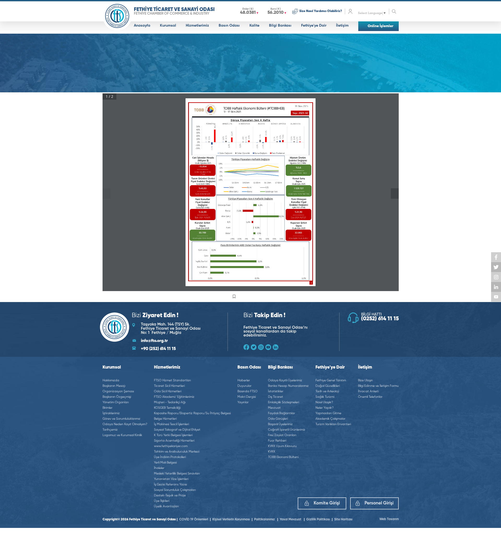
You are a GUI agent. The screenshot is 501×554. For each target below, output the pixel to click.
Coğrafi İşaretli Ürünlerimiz (286, 429)
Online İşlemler (380, 26)
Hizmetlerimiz (197, 25)
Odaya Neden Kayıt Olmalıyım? (125, 424)
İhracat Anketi (368, 391)
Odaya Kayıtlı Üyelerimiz (285, 380)
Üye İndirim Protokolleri (170, 457)
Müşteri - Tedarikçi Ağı (170, 402)
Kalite (254, 25)
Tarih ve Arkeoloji (327, 391)
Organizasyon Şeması (118, 391)
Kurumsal (168, 25)
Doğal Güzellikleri (327, 386)
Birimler (107, 408)
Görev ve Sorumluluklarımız (121, 418)
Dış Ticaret (275, 397)
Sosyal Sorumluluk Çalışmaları (175, 490)
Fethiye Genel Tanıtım (330, 380)
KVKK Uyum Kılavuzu (282, 446)
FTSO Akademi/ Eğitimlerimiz (174, 397)
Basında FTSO (247, 391)
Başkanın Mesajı (114, 386)
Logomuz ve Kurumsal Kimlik (122, 435)
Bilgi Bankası (280, 25)
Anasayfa (142, 25)
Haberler (243, 380)
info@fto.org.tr (154, 341)
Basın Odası (229, 25)
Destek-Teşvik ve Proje (170, 495)
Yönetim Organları (116, 402)
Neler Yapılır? (324, 408)
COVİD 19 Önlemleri (193, 519)
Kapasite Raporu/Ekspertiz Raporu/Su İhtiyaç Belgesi (192, 413)
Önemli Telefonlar (370, 397)
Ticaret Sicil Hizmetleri (169, 386)
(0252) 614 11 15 (380, 319)
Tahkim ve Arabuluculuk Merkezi (176, 451)
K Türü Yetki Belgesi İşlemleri (173, 435)
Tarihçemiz (110, 429)
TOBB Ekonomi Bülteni (283, 457)
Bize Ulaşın (365, 380)
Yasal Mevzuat (291, 519)
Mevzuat (274, 408)
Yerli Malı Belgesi (165, 462)
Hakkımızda (111, 380)
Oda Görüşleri (278, 418)
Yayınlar (243, 402)
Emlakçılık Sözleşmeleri (283, 402)
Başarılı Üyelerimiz (280, 424)
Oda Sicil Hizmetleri (167, 391)
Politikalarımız (265, 519)
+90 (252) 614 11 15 (158, 349)
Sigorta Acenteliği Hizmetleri (174, 440)
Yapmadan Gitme (328, 413)
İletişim (342, 25)
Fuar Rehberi (277, 440)
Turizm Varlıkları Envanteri (333, 424)
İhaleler (159, 468)
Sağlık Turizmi (324, 397)
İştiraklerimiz (111, 413)
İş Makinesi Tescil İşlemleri (171, 424)
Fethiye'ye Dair (313, 25)
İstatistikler (275, 391)
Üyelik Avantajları (166, 506)
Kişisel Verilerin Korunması (231, 519)
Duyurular (244, 386)
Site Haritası (343, 519)
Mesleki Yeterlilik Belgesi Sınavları (177, 473)
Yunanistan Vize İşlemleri (171, 479)
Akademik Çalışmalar (330, 418)
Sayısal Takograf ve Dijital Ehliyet (177, 429)
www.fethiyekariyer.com (171, 446)
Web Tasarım (389, 519)
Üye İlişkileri (161, 501)
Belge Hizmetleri (165, 418)
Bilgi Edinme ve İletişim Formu (378, 386)
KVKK (271, 451)
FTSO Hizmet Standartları (172, 380)
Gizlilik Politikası (318, 519)
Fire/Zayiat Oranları (282, 435)
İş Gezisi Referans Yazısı (170, 484)
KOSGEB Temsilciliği (167, 408)
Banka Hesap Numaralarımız (288, 386)
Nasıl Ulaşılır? (324, 402)
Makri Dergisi (246, 397)
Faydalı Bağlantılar (281, 413)
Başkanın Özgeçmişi (117, 397)
